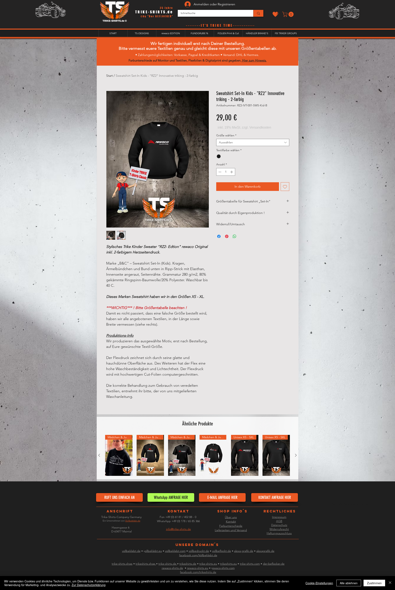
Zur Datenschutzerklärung (89, 585)
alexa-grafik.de (243, 551)
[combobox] (252, 142)
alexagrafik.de (265, 551)
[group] (197, 455)
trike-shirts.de (167, 564)
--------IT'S (198, 25)
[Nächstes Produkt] (295, 455)
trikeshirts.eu (228, 564)
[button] (288, 14)
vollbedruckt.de (199, 551)
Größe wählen (226, 135)
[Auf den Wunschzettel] (285, 186)
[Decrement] (219, 171)
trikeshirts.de (187, 564)
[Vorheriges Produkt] (99, 455)
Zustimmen (374, 583)
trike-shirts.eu (208, 564)
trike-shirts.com (250, 564)
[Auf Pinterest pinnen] (226, 236)
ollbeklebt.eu (153, 551)
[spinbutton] (225, 171)
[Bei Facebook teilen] (218, 236)
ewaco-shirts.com (223, 568)
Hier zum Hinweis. (254, 60)
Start (109, 76)
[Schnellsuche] (258, 13)
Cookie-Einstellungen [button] (319, 583)
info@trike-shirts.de (178, 529)
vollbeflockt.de (221, 551)
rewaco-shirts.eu (197, 568)
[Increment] (232, 171)
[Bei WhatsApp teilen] (234, 236)
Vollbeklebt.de (132, 520)
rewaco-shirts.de (172, 568)
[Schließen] (390, 583)
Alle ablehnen (349, 583)
